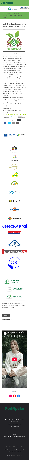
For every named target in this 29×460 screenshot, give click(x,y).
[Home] (3, 13)
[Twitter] (14, 446)
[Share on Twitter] (9, 124)
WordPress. (19, 455)
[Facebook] (18, 396)
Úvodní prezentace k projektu (9, 120)
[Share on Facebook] (5, 124)
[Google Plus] (18, 446)
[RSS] (22, 446)
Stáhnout (19, 120)
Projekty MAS (9, 13)
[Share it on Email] (13, 124)
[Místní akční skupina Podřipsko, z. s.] (7, 3)
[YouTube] (14, 396)
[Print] (17, 124)
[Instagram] (10, 396)
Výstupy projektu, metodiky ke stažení (14, 114)
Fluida (13, 455)
